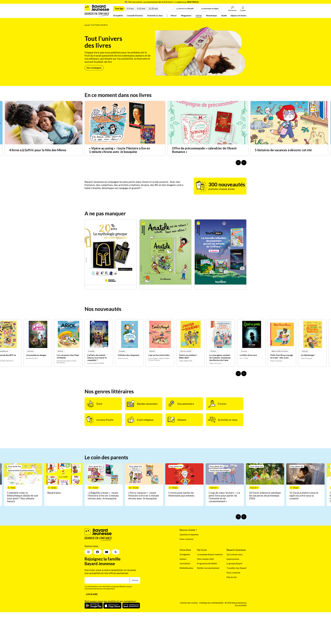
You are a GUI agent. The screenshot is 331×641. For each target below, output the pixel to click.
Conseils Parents (135, 15)
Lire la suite (91, 594)
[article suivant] (243, 516)
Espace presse (233, 559)
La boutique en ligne (210, 8)
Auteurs (183, 559)
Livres (199, 15)
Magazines (186, 15)
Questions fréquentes (189, 534)
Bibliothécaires (186, 568)
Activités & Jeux (155, 15)
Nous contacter (186, 539)
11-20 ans (153, 8)
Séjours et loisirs (238, 15)
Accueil (87, 25)
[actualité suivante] (243, 162)
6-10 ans (141, 8)
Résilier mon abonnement (208, 568)
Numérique (211, 15)
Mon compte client (205, 559)
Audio (224, 15)
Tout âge (119, 8)
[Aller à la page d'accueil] (97, 15)
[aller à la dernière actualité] (238, 162)
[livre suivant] (243, 373)
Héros (174, 15)
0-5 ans (130, 8)
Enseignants (185, 554)
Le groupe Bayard (234, 563)
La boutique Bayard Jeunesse (210, 554)
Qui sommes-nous (234, 554)
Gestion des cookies (189, 602)
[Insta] (88, 552)
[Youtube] (106, 552)
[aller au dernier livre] (238, 373)
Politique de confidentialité (211, 602)
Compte (243, 10)
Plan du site (232, 577)
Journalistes (185, 563)
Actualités (118, 15)
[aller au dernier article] (238, 516)
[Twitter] (115, 552)
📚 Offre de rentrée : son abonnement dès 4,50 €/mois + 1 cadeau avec (162, 2)
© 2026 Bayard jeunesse (235, 602)
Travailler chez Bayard (236, 568)
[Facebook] (97, 552)
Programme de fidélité (207, 563)
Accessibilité (240, 605)
